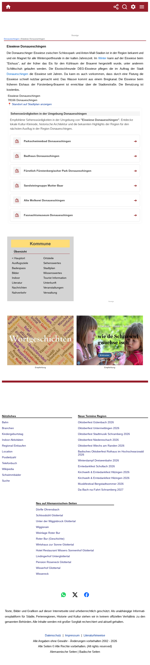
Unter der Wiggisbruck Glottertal (56, 521)
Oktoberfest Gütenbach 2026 (96, 422)
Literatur (17, 282)
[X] (75, 594)
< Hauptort (18, 258)
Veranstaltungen (53, 287)
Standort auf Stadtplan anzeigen (32, 104)
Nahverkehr (19, 292)
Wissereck (42, 573)
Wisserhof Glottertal (48, 567)
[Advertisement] (75, 22)
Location (7, 451)
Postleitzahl (9, 457)
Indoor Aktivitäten (12, 439)
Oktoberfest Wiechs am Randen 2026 (101, 445)
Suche (6, 480)
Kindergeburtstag (12, 433)
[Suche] (124, 7)
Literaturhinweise (94, 635)
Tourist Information (54, 277)
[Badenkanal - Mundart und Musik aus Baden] (110, 340)
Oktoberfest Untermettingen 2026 (98, 428)
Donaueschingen (11, 39)
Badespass (19, 268)
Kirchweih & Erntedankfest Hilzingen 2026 (103, 472)
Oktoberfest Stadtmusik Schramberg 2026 (104, 433)
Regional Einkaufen (14, 445)
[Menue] (142, 7)
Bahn (5, 422)
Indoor (16, 277)
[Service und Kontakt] (133, 7)
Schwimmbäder (11, 474)
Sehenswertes (52, 263)
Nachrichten (19, 287)
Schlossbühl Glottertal (49, 515)
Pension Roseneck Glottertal (53, 562)
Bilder (15, 272)
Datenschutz (53, 635)
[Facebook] (86, 594)
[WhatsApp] (63, 594)
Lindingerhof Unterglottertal (53, 556)
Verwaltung (50, 292)
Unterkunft (49, 282)
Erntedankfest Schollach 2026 (96, 466)
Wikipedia (8, 469)
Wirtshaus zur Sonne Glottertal (55, 544)
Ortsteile (48, 258)
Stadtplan (49, 268)
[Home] (8, 7)
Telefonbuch (9, 463)
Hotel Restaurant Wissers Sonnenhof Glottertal (65, 550)
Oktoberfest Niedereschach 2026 (98, 439)
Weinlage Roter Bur (48, 532)
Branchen (8, 428)
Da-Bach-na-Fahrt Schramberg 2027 (100, 489)
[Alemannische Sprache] (40, 340)
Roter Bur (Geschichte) (50, 538)
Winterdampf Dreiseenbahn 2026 (98, 460)
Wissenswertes (52, 272)
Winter (102, 58)
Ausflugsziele (20, 263)
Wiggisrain (42, 527)
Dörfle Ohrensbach (47, 509)
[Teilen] (116, 7)
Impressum (72, 635)
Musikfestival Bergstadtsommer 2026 (101, 483)
